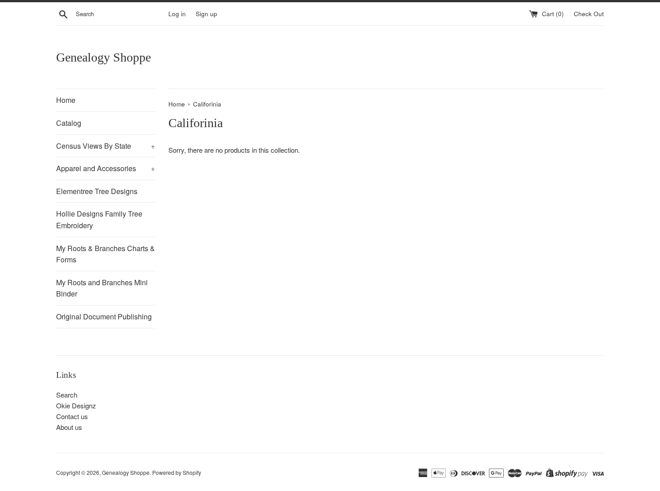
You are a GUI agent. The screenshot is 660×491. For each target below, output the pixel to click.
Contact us (72, 416)
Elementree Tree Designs (96, 191)
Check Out (589, 13)
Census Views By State (105, 146)
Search (66, 394)
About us (69, 427)
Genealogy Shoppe (103, 57)
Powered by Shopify (176, 472)
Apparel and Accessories (105, 168)
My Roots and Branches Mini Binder (102, 288)
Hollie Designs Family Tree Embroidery (99, 219)
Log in (177, 13)
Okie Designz (76, 405)
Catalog (68, 123)
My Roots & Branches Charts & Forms (105, 254)
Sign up (206, 13)
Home (65, 100)
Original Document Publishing (104, 316)
